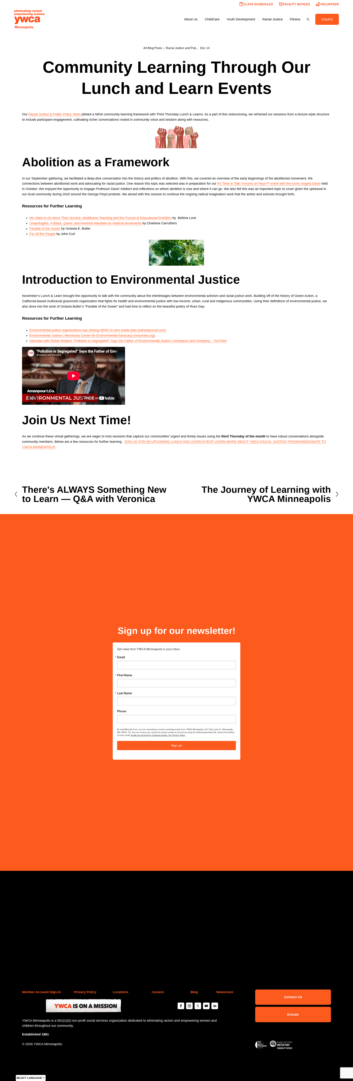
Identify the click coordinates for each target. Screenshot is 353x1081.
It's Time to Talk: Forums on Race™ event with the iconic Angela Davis (268, 183)
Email (121, 657)
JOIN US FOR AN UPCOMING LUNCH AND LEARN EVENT (169, 441)
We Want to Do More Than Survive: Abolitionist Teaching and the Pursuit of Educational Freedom (100, 218)
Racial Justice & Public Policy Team (54, 114)
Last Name (124, 693)
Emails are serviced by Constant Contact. (149, 735)
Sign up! (176, 745)
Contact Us (293, 997)
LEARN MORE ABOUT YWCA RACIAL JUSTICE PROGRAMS (261, 441)
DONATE (327, 19)
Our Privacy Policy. (177, 735)
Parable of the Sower (44, 228)
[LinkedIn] (214, 1006)
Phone (121, 711)
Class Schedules (256, 4)
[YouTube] (206, 1006)
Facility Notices (294, 4)
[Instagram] (189, 1006)
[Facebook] (181, 1006)
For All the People (42, 234)
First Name (124, 675)
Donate (293, 1014)
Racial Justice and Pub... (182, 48)
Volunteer (327, 4)
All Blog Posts (152, 48)
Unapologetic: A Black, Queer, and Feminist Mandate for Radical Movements (85, 223)
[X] (198, 1006)
